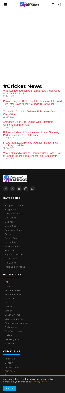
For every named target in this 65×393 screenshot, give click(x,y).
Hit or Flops (11, 258)
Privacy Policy (40, 381)
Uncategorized (13, 339)
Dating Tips (11, 238)
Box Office (10, 217)
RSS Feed (10, 371)
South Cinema (12, 315)
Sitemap (9, 375)
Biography (10, 209)
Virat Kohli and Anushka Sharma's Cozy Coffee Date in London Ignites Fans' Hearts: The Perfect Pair (32, 154)
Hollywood (10, 262)
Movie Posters (12, 290)
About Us (10, 358)
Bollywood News (14, 213)
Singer (8, 310)
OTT (7, 302)
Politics (8, 306)
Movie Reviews (13, 294)
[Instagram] (25, 188)
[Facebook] (6, 188)
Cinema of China (13, 230)
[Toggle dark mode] (59, 4)
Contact (9, 363)
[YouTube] (19, 188)
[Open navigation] (5, 4)
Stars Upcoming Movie (17, 323)
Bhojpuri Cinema (14, 205)
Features (9, 250)
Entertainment (12, 246)
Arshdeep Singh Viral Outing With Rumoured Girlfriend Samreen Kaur (28, 123)
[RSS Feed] (32, 188)
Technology (11, 327)
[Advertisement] (23, 43)
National (9, 298)
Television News (13, 331)
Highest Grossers (14, 254)
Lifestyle (9, 286)
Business (10, 222)
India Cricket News (15, 267)
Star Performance (14, 319)
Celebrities (10, 226)
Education (10, 242)
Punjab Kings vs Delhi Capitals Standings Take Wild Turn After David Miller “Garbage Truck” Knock (32, 102)
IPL (6, 282)
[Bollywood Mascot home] (29, 4)
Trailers (8, 335)
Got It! (9, 388)
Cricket (8, 234)
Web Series (11, 343)
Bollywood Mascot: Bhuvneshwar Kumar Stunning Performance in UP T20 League (31, 133)
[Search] (53, 4)
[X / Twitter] (12, 188)
